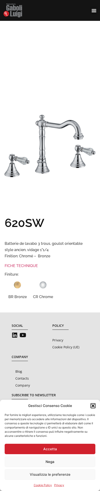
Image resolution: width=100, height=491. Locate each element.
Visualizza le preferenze (50, 474)
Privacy (59, 485)
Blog (18, 371)
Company (22, 385)
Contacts (22, 378)
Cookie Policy (43, 485)
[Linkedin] (14, 335)
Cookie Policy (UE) (65, 347)
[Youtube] (23, 335)
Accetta (50, 449)
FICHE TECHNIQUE (21, 266)
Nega (50, 462)
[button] (93, 405)
